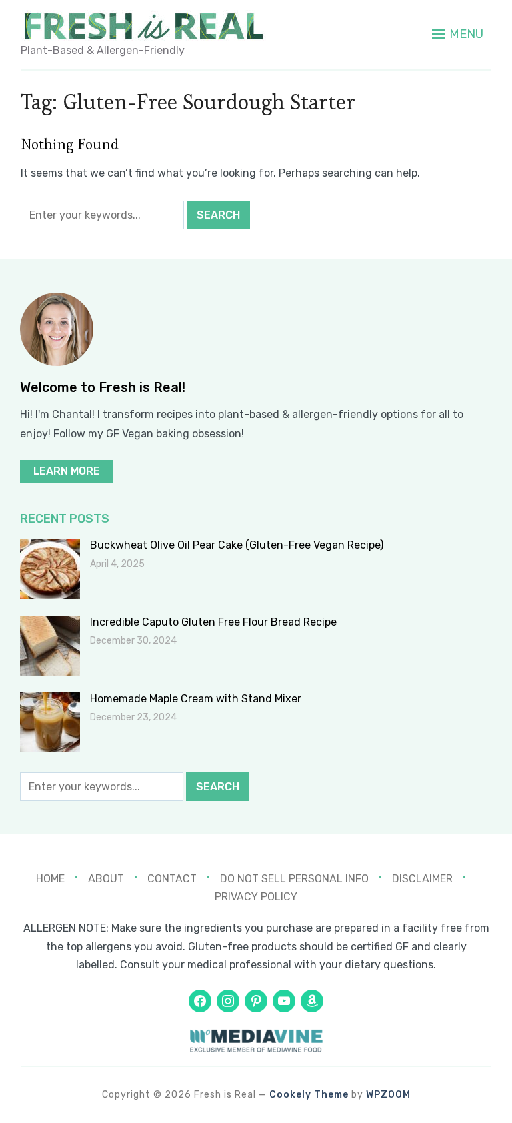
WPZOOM (388, 1094)
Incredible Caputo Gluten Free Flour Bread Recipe (213, 622)
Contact (172, 878)
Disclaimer (422, 878)
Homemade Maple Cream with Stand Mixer (195, 698)
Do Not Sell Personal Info (294, 878)
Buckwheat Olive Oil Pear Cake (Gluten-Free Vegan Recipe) (236, 545)
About (106, 878)
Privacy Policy (256, 896)
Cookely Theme (309, 1094)
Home (50, 878)
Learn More (66, 471)
